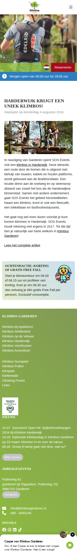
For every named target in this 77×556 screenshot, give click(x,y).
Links (6, 385)
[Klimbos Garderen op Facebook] (4, 530)
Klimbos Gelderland (16, 331)
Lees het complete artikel (22, 245)
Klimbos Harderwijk (16, 341)
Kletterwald (10, 375)
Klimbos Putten (13, 366)
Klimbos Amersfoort (16, 350)
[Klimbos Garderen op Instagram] (10, 530)
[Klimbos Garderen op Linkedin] (15, 530)
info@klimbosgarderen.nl (28, 508)
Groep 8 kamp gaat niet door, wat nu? (39, 447)
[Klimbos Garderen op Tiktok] (20, 530)
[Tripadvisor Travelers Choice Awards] (10, 404)
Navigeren (11, 494)
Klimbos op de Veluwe (18, 336)
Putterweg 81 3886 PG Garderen (30, 484)
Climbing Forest (13, 380)
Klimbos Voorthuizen (17, 345)
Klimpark (8, 371)
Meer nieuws (12, 457)
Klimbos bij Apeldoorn (17, 327)
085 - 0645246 (21, 513)
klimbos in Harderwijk (32, 165)
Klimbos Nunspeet (15, 361)
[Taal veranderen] (46, 67)
